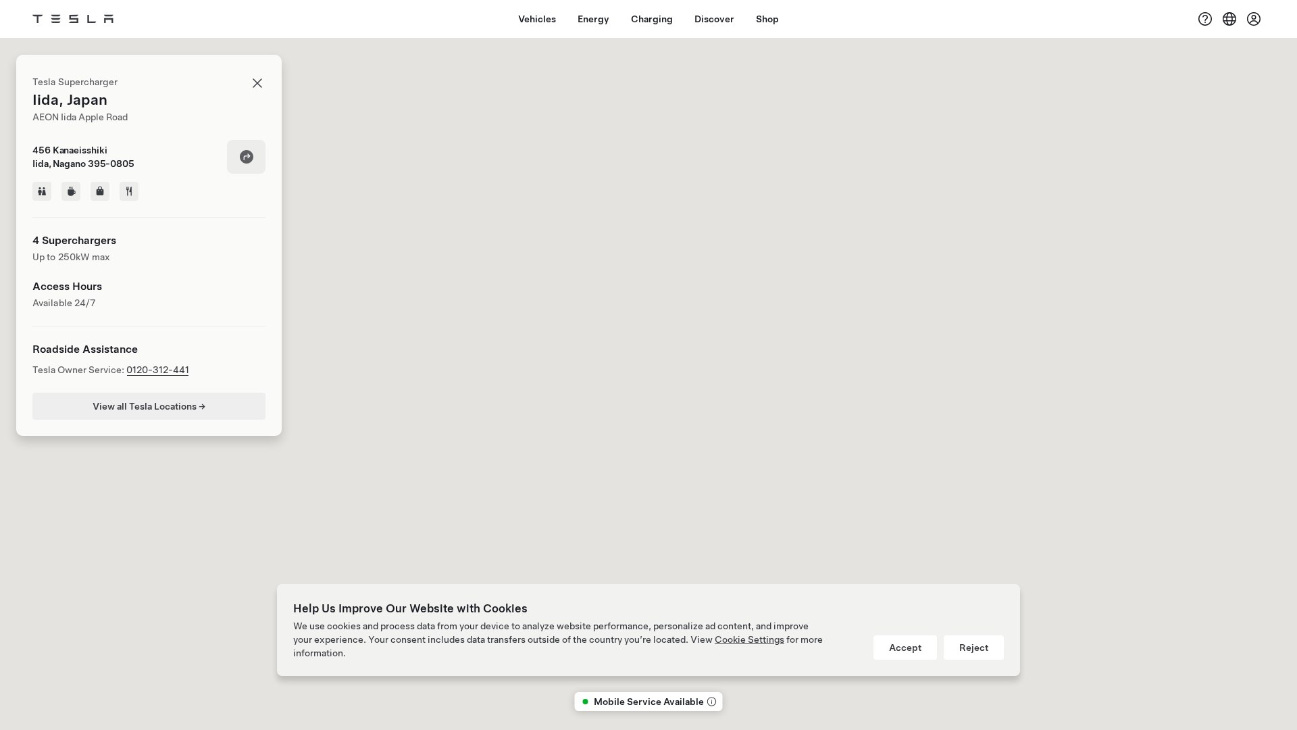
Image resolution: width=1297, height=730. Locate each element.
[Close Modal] (257, 83)
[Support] (1205, 19)
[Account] (1254, 19)
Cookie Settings (749, 639)
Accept (905, 647)
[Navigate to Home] (73, 19)
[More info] (710, 701)
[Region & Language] (1229, 19)
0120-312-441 (157, 369)
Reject (973, 647)
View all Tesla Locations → (149, 406)
